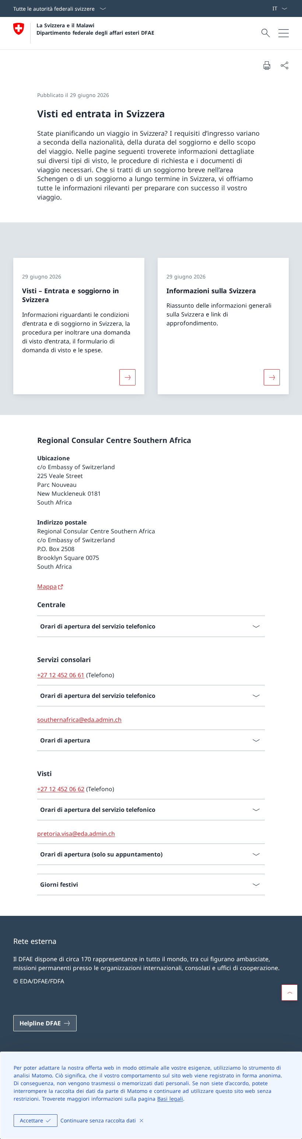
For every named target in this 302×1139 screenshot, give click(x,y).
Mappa (47, 586)
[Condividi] (284, 65)
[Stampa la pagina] (266, 65)
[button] (289, 992)
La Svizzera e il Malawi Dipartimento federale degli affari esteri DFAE (95, 29)
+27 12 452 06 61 (60, 675)
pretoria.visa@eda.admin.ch (76, 834)
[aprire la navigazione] (284, 33)
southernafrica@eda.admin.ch (79, 720)
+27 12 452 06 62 (60, 789)
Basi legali (170, 1098)
